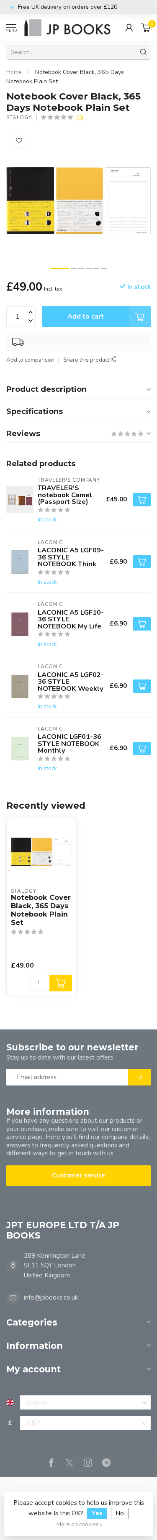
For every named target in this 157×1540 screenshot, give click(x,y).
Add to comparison (30, 360)
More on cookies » (80, 1524)
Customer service (78, 1175)
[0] (146, 27)
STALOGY (19, 117)
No (120, 1513)
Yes (97, 1513)
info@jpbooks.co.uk (51, 1297)
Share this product (87, 360)
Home (14, 72)
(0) (79, 118)
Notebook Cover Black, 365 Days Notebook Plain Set (41, 910)
